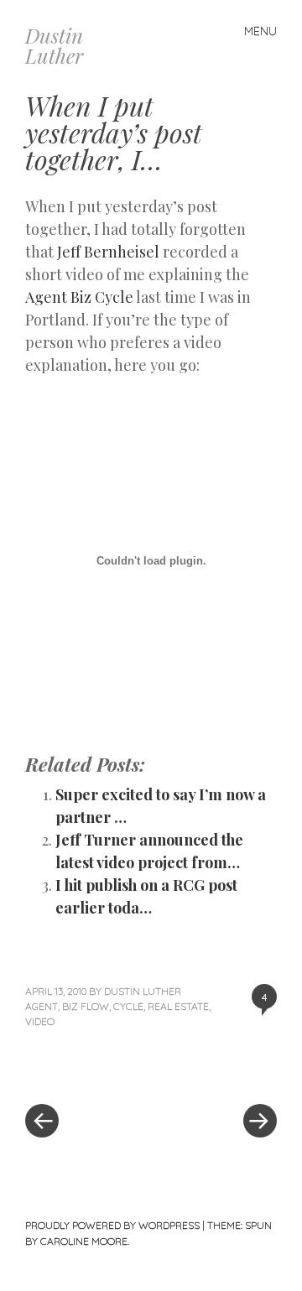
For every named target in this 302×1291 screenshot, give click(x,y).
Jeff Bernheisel (108, 252)
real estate (178, 1006)
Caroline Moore (84, 1241)
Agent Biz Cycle (79, 297)
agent (41, 1006)
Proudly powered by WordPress (112, 1225)
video (40, 1021)
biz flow (85, 1006)
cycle (128, 1006)
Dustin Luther (54, 45)
